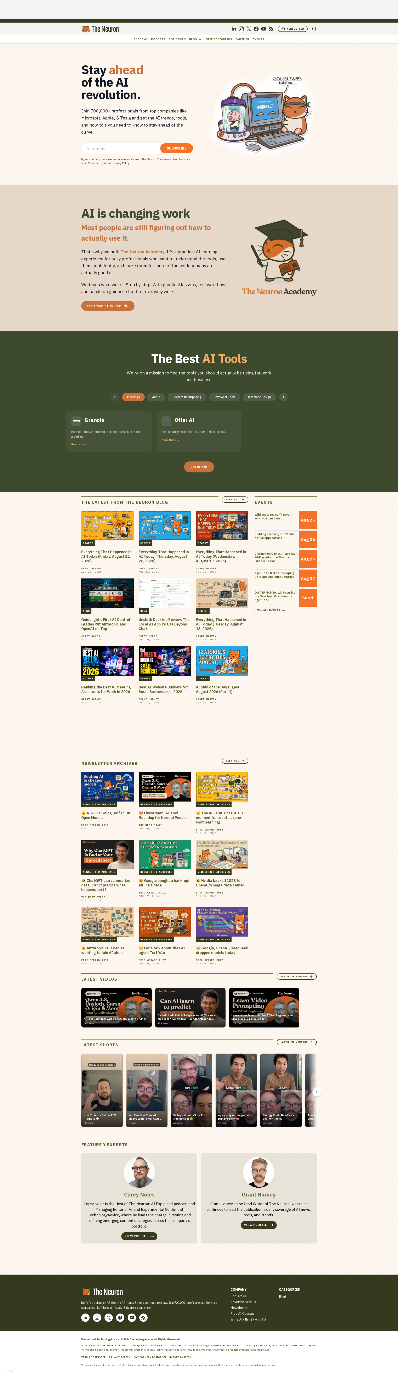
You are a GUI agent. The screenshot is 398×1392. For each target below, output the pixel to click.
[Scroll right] (316, 1092)
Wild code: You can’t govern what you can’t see (273, 516)
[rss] (271, 29)
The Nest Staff (151, 825)
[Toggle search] (314, 28)
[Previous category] (114, 397)
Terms (103, 163)
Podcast (158, 39)
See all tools (199, 467)
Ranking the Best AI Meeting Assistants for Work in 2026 (106, 689)
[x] (248, 29)
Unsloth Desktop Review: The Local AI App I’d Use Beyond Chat (164, 624)
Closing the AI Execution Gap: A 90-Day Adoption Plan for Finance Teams (276, 557)
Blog (193, 39)
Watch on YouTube (294, 976)
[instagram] (241, 29)
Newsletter (295, 28)
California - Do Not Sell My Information (162, 1357)
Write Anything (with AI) (248, 1319)
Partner (242, 39)
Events (259, 39)
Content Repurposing (186, 397)
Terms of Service (93, 1357)
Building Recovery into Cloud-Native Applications (275, 536)
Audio (156, 397)
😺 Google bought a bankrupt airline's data (164, 882)
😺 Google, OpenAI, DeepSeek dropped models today (222, 950)
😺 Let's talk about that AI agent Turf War (162, 950)
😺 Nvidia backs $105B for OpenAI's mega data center (220, 882)
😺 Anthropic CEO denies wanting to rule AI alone (102, 950)
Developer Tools (224, 397)
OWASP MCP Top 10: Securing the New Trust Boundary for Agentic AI (275, 596)
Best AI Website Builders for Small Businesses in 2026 (163, 689)
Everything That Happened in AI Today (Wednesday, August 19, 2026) (221, 556)
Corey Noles (90, 636)
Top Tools (177, 39)
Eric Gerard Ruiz (94, 825)
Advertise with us (243, 1302)
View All (232, 499)
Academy (140, 39)
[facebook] (256, 29)
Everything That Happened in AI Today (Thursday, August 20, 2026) (164, 556)
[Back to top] (390, 1379)
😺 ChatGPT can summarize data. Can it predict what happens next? (105, 885)
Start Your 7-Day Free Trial (108, 306)
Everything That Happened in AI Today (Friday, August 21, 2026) (106, 556)
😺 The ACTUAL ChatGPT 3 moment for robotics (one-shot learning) (219, 818)
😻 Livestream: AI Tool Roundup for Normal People (163, 815)
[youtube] (263, 29)
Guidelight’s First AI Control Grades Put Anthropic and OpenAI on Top (105, 624)
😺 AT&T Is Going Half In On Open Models (105, 815)
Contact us (239, 1296)
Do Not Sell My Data (288, 1365)
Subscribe (176, 148)
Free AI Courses (218, 39)
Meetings (133, 397)
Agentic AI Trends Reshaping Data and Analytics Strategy (274, 575)
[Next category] (283, 397)
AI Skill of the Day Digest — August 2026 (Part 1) (219, 689)
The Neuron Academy (142, 252)
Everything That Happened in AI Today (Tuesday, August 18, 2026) (221, 624)
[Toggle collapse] (11, 1370)
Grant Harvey (91, 568)
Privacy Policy (121, 163)
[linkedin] (233, 29)
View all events (267, 610)
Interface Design (259, 397)
